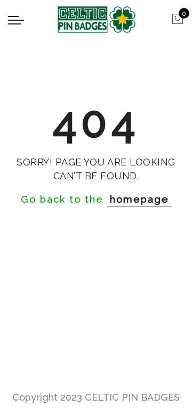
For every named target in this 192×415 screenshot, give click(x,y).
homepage (139, 199)
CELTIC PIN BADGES (132, 397)
